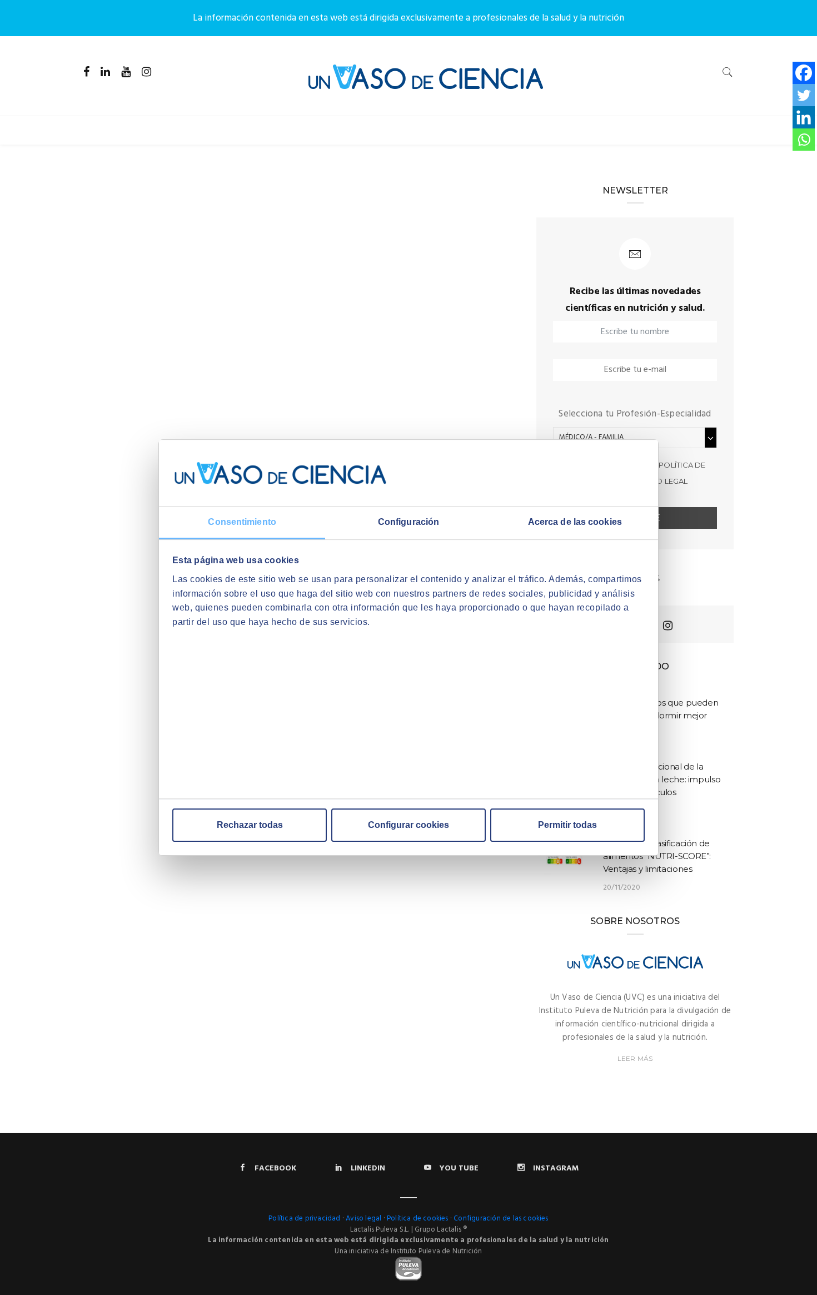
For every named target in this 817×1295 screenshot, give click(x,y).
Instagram (556, 1168)
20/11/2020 (621, 888)
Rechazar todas (250, 825)
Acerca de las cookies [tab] (575, 522)
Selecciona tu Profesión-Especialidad (635, 413)
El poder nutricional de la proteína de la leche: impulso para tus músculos (661, 779)
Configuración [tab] (408, 522)
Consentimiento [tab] (242, 522)
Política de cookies (418, 1218)
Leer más (634, 1058)
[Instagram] (667, 625)
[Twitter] (804, 95)
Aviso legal (663, 481)
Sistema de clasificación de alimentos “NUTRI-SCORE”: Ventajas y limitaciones (657, 856)
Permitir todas (567, 825)
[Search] (727, 72)
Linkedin (368, 1168)
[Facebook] (804, 73)
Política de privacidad (304, 1218)
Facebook (275, 1168)
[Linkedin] (804, 117)
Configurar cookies (408, 825)
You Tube (459, 1168)
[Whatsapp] (804, 139)
